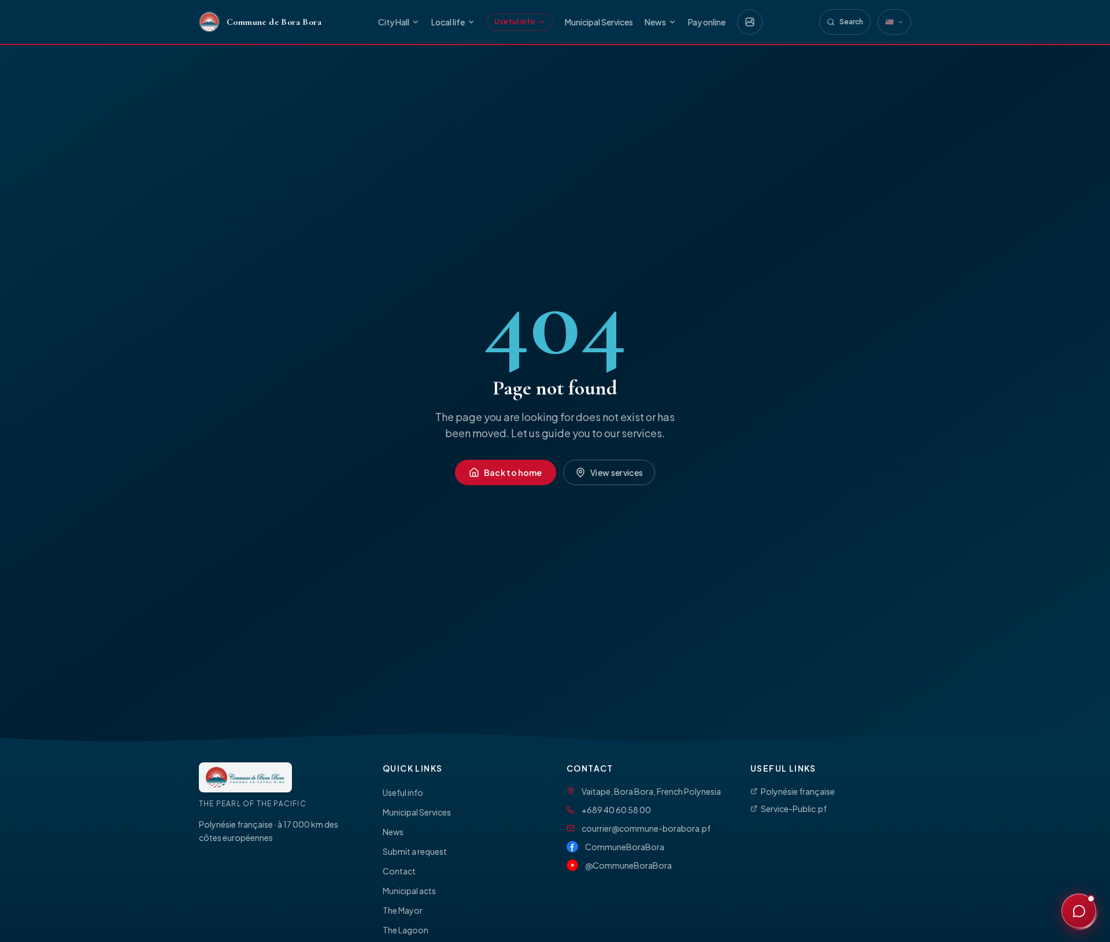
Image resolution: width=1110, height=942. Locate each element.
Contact (399, 871)
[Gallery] (750, 22)
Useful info (514, 21)
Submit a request (415, 851)
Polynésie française (798, 791)
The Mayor (403, 910)
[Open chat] (1078, 910)
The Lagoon (405, 930)
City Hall (393, 22)
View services (616, 472)
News (655, 22)
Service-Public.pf (794, 808)
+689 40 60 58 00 (616, 810)
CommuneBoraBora (624, 847)
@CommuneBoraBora (628, 865)
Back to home (513, 472)
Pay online (707, 22)
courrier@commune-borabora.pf (646, 828)
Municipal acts (409, 890)
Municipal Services (599, 22)
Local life (448, 22)
